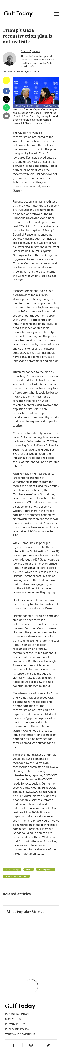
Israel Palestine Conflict (16, 876)
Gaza (28, 869)
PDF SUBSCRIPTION (17, 1013)
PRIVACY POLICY (15, 1024)
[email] (6, 115)
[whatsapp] (6, 107)
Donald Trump (12, 869)
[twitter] (6, 99)
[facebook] (6, 91)
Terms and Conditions (20, 1034)
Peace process (46, 869)
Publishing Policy (17, 1029)
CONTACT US (13, 1019)
